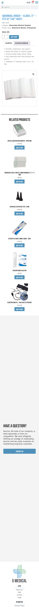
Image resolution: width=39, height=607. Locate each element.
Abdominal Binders (19, 28)
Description (8, 43)
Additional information (21, 43)
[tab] (8, 43)
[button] (36, 2)
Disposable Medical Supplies (20, 25)
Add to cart (14, 37)
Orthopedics (31, 28)
